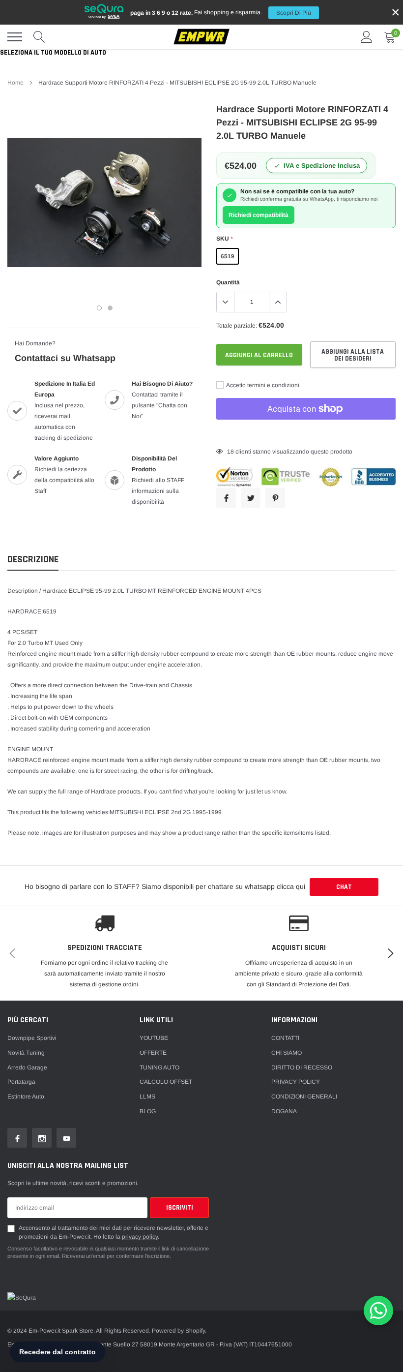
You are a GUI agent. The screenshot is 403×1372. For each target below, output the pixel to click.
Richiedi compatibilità (258, 215)
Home (15, 82)
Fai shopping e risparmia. (220, 12)
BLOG (148, 1111)
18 (230, 451)
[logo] (201, 37)
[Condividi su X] (250, 498)
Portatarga (21, 1081)
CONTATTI (285, 1038)
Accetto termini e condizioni (262, 385)
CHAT (344, 887)
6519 (227, 256)
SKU (224, 238)
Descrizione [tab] (32, 559)
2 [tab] (110, 307)
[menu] (14, 37)
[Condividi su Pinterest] (275, 498)
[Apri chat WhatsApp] (378, 1310)
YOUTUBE (154, 1038)
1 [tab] (99, 307)
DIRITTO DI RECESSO (301, 1067)
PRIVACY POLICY (295, 1081)
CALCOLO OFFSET (166, 1081)
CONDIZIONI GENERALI (304, 1096)
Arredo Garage (27, 1067)
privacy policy (140, 1236)
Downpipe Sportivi (32, 1038)
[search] (39, 37)
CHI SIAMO (286, 1052)
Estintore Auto (25, 1096)
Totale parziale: (236, 325)
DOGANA (284, 1111)
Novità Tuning (26, 1052)
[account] (367, 36)
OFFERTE (153, 1052)
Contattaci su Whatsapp (65, 358)
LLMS (147, 1096)
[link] (17, 1138)
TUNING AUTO (159, 1067)
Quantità (228, 282)
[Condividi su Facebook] (226, 498)
